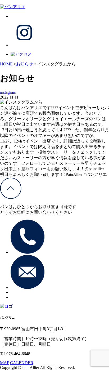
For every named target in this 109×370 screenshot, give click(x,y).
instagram (8, 92)
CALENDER (21, 362)
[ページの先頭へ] (10, 197)
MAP (4, 362)
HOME (6, 64)
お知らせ (24, 64)
